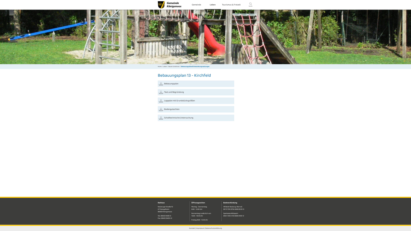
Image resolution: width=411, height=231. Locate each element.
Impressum (200, 228)
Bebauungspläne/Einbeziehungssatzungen (195, 66)
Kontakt (192, 228)
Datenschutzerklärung (213, 228)
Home (160, 66)
